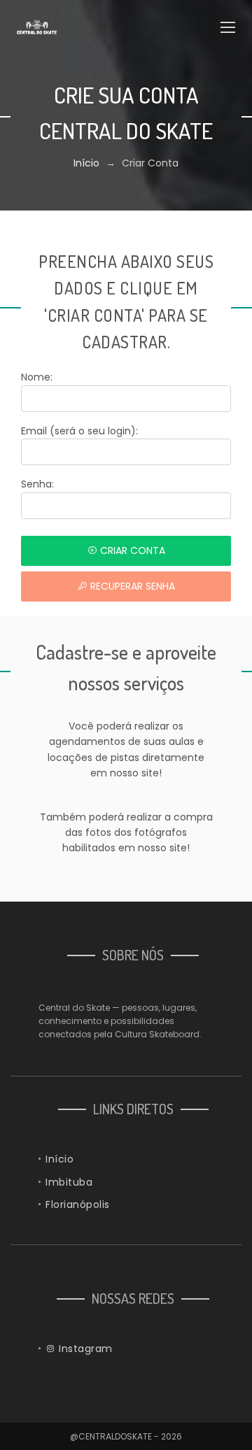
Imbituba (69, 1182)
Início (86, 163)
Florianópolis (78, 1204)
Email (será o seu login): (79, 431)
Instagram (84, 1349)
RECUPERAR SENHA (131, 586)
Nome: (36, 377)
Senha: (37, 484)
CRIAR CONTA (131, 550)
